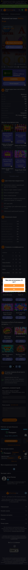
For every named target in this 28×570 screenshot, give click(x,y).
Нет (14, 289)
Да (14, 285)
